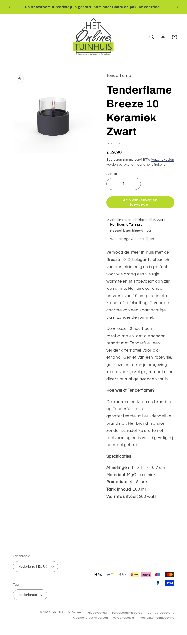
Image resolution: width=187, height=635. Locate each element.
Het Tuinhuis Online (67, 612)
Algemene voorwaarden (90, 617)
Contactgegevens (161, 612)
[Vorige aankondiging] (9, 7)
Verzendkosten (162, 159)
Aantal (111, 174)
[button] (10, 37)
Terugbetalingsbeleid (127, 612)
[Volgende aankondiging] (177, 7)
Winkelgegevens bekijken (132, 239)
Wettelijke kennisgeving (156, 617)
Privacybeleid (97, 612)
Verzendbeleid (123, 617)
